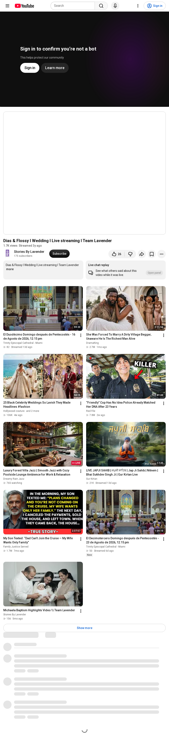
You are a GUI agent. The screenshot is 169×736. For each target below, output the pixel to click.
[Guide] (7, 5)
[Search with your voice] (115, 6)
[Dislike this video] (130, 254)
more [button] (10, 269)
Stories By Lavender (29, 252)
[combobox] (74, 5)
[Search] (101, 6)
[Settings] (137, 5)
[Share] (142, 254)
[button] (126, 269)
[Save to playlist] (152, 254)
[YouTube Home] (24, 6)
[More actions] (161, 254)
